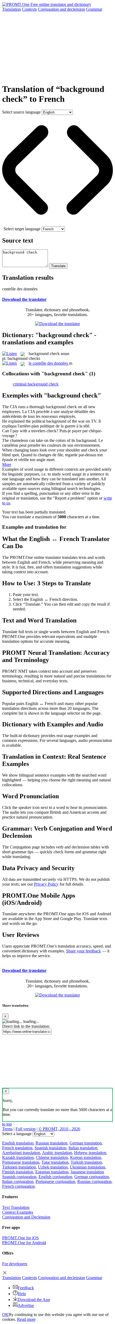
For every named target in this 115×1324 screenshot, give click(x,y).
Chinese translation (52, 1157)
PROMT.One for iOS (20, 1238)
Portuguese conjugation (55, 1181)
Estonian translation (51, 1172)
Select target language (21, 229)
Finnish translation (17, 1172)
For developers (14, 1263)
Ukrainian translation (87, 1167)
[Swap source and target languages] (57, 224)
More (6, 464)
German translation (86, 1143)
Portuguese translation (20, 1162)
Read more (26, 1319)
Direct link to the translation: (26, 1026)
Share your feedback (83, 951)
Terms (7, 1129)
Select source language (21, 112)
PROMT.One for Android (24, 1242)
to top (7, 1124)
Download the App (34, 1299)
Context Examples (17, 1212)
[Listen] (9, 353)
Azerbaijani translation (21, 1152)
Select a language (17, 1133)
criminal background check (36, 384)
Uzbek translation (53, 1167)
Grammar (94, 9)
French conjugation (18, 1186)
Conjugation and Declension (26, 1217)
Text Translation (15, 1207)
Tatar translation (54, 1162)
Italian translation (82, 1148)
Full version (26, 1129)
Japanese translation (87, 1172)
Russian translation (51, 1143)
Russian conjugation (94, 1181)
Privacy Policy (46, 884)
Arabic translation (57, 1152)
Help (22, 1293)
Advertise (26, 1305)
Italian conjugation (17, 1181)
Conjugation (61, 9)
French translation (17, 1148)
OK (5, 1314)
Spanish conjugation (19, 1176)
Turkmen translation (19, 1167)
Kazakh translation (18, 1157)
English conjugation (55, 1176)
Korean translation (85, 1157)
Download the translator (24, 299)
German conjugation (91, 1176)
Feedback (26, 1288)
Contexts (29, 9)
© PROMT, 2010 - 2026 (59, 1129)
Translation (11, 9)
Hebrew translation (90, 1152)
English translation (17, 1143)
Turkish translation (86, 1162)
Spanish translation (50, 1148)
